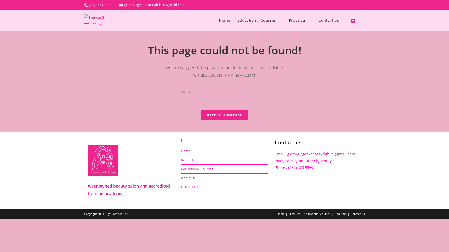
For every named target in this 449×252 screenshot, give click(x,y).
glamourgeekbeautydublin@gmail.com (154, 5)
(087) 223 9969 (100, 5)
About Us (188, 178)
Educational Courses (197, 169)
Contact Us (189, 187)
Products (188, 160)
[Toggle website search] (363, 20)
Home (185, 151)
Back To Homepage (224, 115)
